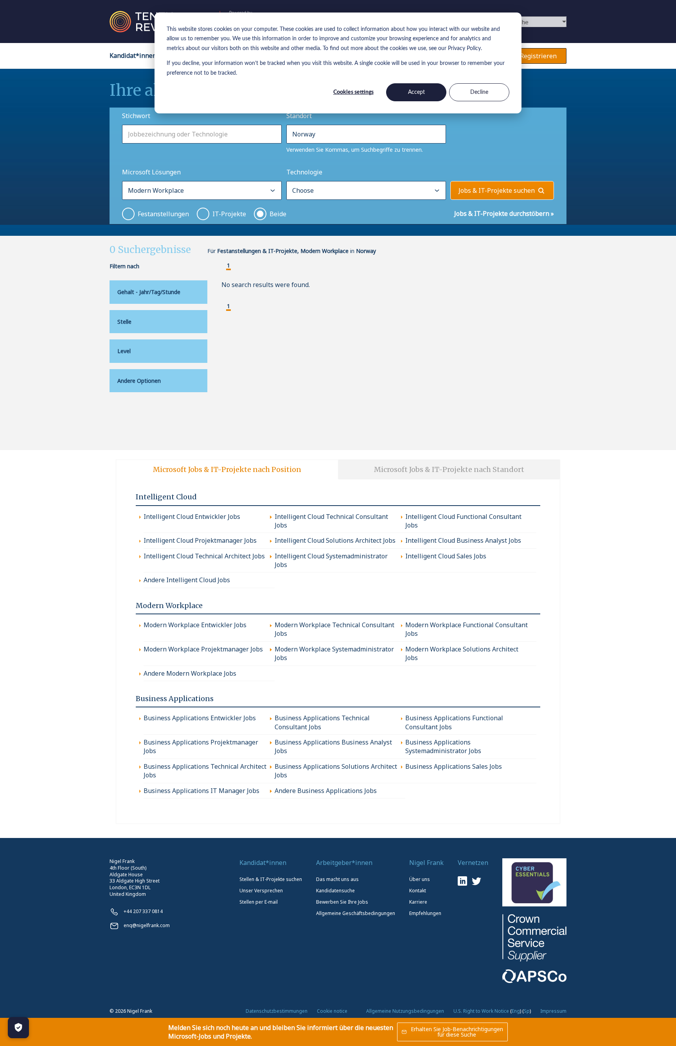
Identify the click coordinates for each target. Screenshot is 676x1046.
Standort (299, 115)
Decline (479, 92)
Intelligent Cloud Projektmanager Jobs (200, 540)
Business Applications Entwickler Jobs (200, 718)
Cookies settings (353, 92)
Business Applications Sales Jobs (453, 766)
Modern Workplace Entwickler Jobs (195, 625)
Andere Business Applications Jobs (326, 790)
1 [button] (228, 265)
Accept (416, 92)
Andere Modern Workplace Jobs (190, 673)
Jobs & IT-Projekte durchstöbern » (504, 213)
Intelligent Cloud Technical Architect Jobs (204, 556)
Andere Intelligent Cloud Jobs (187, 580)
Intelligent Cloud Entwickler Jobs (192, 516)
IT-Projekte (229, 214)
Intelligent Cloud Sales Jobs (445, 556)
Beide (278, 214)
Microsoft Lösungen (151, 172)
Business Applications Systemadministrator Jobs (443, 746)
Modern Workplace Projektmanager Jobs (203, 649)
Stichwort (136, 115)
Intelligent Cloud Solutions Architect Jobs (335, 540)
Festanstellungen (163, 214)
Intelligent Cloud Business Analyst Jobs (463, 540)
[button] (222, 266)
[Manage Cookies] (18, 1027)
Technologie (304, 172)
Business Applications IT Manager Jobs (201, 790)
